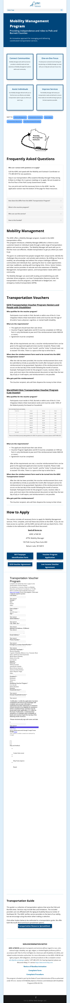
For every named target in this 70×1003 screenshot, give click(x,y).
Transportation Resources (14, 121)
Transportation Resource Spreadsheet (34, 926)
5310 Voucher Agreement (20, 564)
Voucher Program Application (50, 556)
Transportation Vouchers (35, 117)
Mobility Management (20, 117)
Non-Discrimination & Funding (32, 121)
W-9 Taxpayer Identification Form (20, 556)
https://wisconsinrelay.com (44, 962)
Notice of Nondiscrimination (35, 966)
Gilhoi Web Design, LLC (37, 1000)
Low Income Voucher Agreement (50, 565)
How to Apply (48, 117)
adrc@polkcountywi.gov (16, 960)
